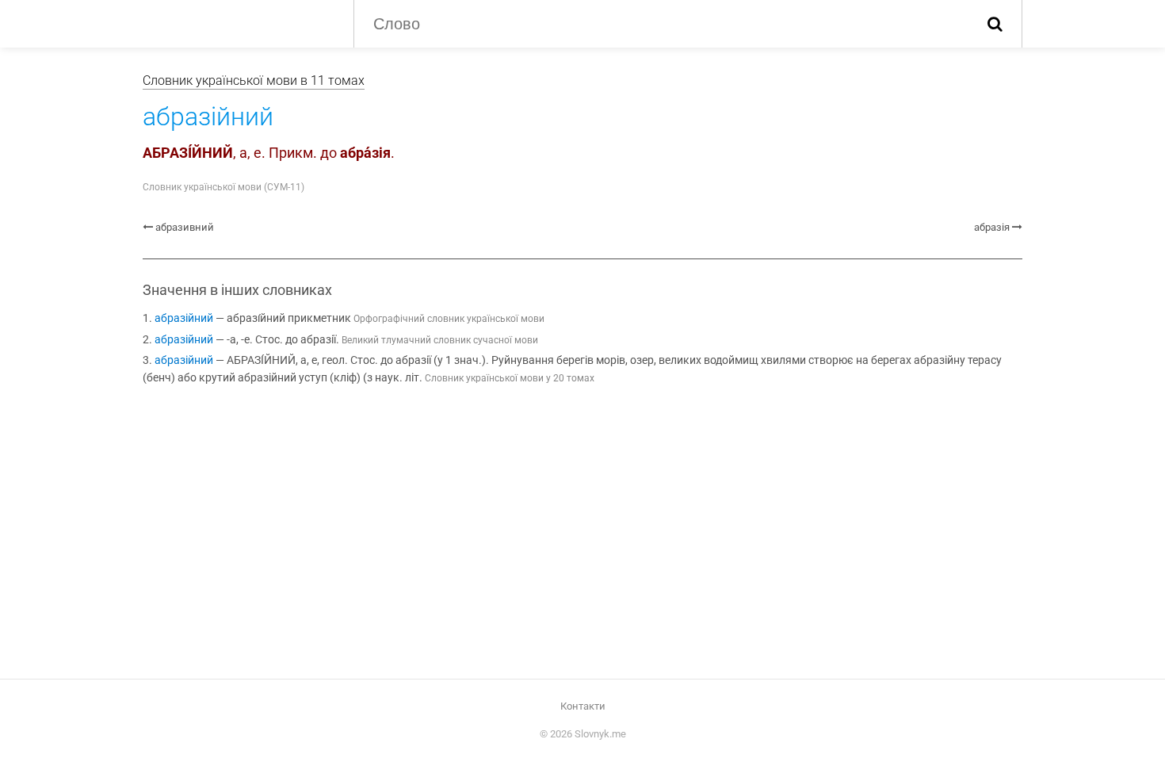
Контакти (582, 706)
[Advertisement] (582, 530)
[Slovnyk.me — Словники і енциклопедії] (236, 22)
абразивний (184, 227)
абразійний (184, 318)
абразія (992, 227)
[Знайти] (995, 24)
